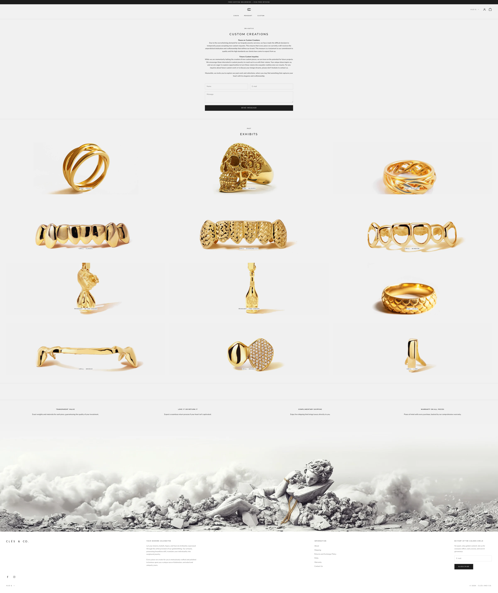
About (316, 546)
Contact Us (318, 566)
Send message (249, 108)
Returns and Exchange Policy (325, 554)
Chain (236, 15)
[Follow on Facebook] (7, 577)
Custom (261, 15)
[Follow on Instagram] (14, 577)
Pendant (248, 15)
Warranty (318, 562)
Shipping (317, 550)
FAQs (316, 558)
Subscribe (463, 567)
